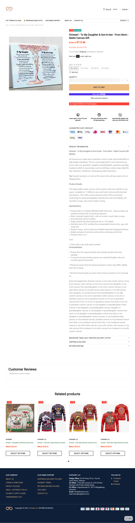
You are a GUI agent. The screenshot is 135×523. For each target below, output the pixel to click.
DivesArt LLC (41, 439)
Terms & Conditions (14, 483)
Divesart (9, 9)
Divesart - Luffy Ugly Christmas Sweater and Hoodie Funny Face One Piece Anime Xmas (83, 442)
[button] (73, 72)
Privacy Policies (13, 486)
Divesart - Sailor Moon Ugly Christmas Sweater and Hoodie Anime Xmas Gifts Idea (115, 442)
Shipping (82, 52)
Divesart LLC (33, 508)
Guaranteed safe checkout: (81, 128)
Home (7, 25)
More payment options (99, 98)
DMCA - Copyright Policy (16, 490)
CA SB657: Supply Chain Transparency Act (15, 495)
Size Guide (41, 490)
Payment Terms (44, 483)
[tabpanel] (83, 430)
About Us (10, 479)
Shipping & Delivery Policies (49, 479)
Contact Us (42, 493)
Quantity (73, 77)
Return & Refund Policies (48, 486)
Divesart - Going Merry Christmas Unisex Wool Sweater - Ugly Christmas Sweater (20, 442)
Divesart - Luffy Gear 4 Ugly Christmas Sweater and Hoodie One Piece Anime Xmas (51, 442)
